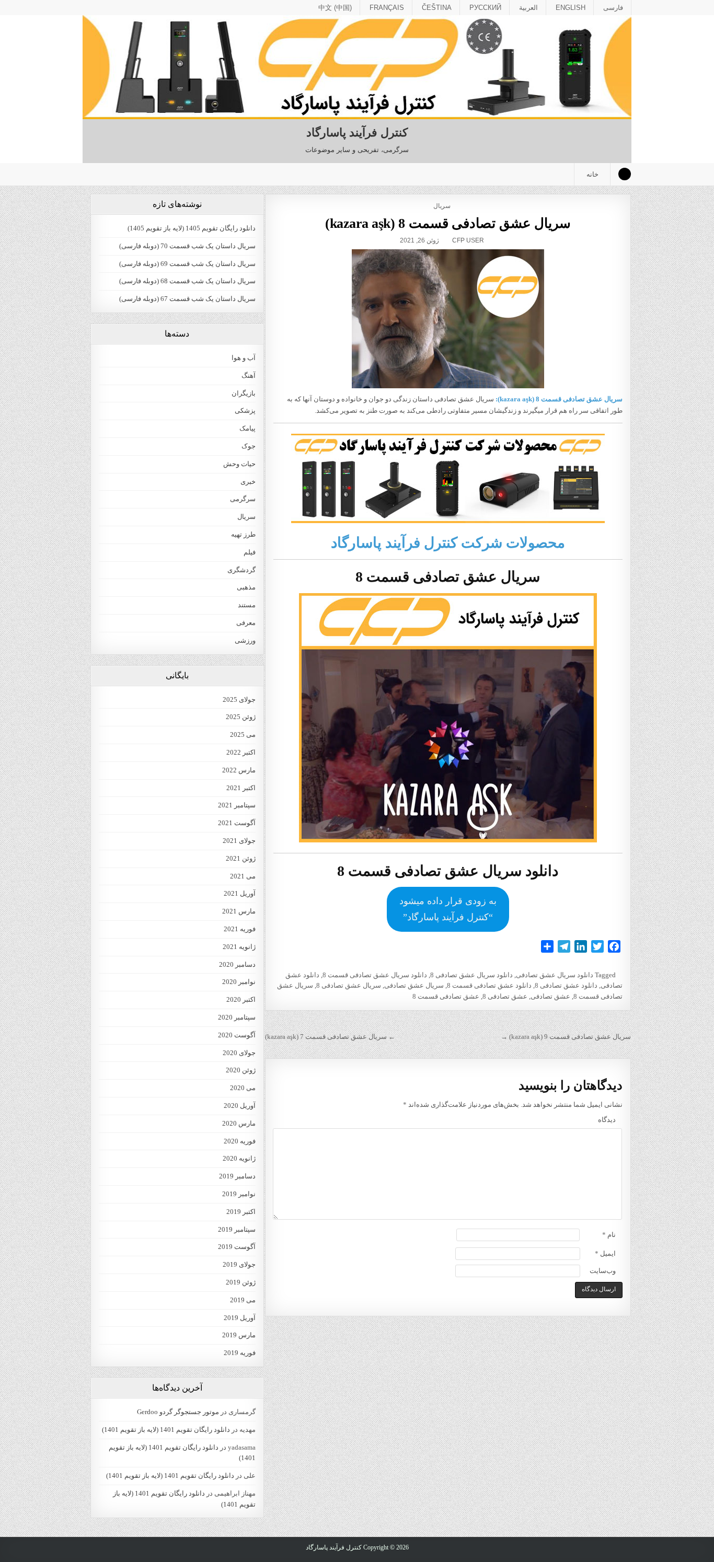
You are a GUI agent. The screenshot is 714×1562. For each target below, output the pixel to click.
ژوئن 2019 (241, 1282)
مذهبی (246, 587)
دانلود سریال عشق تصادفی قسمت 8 (375, 975)
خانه (592, 174)
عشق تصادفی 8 (504, 996)
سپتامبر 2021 (237, 805)
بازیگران (244, 393)
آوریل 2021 (240, 893)
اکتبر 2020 (241, 999)
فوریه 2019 (240, 1353)
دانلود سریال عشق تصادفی (554, 975)
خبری (248, 481)
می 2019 (243, 1300)
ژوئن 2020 (241, 1070)
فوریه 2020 (240, 1141)
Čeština (437, 7)
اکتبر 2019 (241, 1212)
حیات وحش (239, 464)
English (570, 7)
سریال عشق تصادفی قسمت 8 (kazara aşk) (448, 223)
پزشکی (245, 410)
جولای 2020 (239, 1053)
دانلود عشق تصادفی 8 (566, 985)
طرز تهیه (243, 534)
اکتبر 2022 (241, 752)
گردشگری (241, 570)
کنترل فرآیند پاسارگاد (357, 132)
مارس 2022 (239, 770)
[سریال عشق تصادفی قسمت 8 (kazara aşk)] (447, 318)
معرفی (246, 623)
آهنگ (248, 375)
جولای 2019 (239, 1264)
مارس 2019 (239, 1335)
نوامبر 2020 (239, 982)
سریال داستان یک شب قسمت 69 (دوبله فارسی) (187, 264)
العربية (528, 7)
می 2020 (243, 1088)
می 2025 (243, 734)
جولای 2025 (239, 699)
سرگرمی (243, 499)
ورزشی (245, 640)
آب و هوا (244, 358)
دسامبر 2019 (237, 1176)
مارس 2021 (239, 911)
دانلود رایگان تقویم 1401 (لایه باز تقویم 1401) (166, 1429)
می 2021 (243, 876)
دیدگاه (607, 1120)
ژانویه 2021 (239, 947)
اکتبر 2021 (241, 788)
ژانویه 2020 (239, 1158)
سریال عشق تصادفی (414, 985)
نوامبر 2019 (239, 1194)
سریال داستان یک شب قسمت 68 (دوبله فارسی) (187, 281)
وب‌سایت (603, 1271)
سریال (442, 206)
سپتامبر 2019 (237, 1229)
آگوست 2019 (237, 1247)
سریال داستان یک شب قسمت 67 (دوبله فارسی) (187, 299)
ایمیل (605, 1253)
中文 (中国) (335, 7)
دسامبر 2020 (237, 964)
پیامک (247, 428)
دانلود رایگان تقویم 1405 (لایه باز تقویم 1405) (192, 228)
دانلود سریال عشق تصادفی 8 (471, 975)
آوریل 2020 (240, 1105)
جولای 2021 (239, 840)
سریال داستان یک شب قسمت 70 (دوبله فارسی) (187, 246)
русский (485, 7)
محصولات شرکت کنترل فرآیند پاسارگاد (448, 543)
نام (609, 1235)
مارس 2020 (239, 1123)
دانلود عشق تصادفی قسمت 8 (489, 985)
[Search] (624, 174)
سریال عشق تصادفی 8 (348, 985)
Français (387, 7)
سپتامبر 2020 (237, 1017)
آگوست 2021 (237, 823)
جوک (248, 446)
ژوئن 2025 (241, 717)
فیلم (250, 552)
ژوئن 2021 (241, 858)
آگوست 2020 (237, 1035)
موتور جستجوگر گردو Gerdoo (178, 1412)
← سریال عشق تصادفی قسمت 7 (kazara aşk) (330, 1036)
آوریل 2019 (240, 1318)
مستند (247, 605)
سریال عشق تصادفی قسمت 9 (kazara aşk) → (566, 1036)
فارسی (613, 7)
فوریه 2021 (240, 929)
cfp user (468, 240)
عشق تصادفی (550, 996)
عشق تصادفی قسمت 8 (445, 996)
